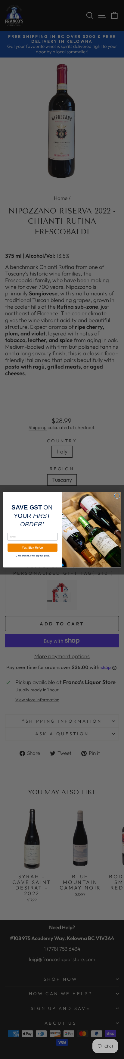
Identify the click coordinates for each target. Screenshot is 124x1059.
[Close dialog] (117, 495)
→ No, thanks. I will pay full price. (32, 555)
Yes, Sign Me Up (32, 547)
